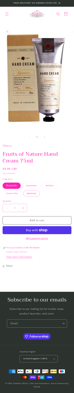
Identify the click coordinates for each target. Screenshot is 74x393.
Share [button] (9, 266)
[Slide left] (29, 137)
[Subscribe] (63, 323)
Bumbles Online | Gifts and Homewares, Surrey (35, 383)
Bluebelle (11, 185)
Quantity (7, 201)
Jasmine (31, 193)
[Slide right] (44, 137)
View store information (19, 257)
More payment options (37, 238)
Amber (51, 186)
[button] (7, 14)
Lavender (33, 186)
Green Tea (14, 194)
